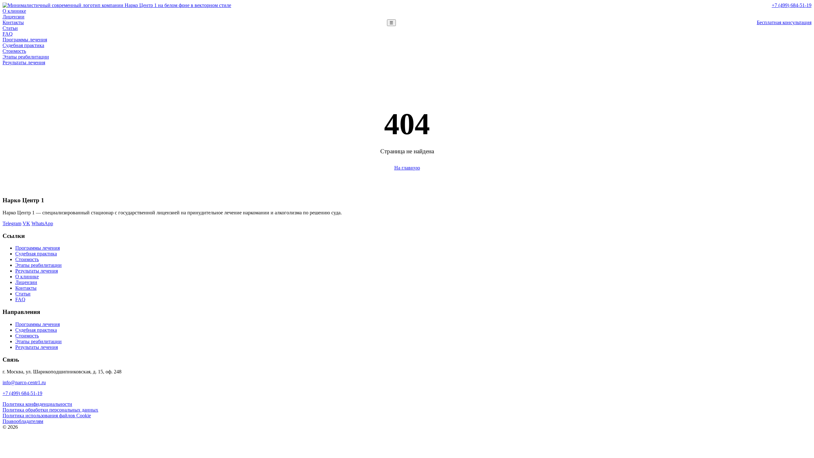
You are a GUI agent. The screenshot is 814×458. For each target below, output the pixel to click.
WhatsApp (42, 223)
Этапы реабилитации (26, 56)
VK (26, 223)
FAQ (8, 34)
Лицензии (13, 16)
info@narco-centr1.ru (24, 382)
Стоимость (14, 51)
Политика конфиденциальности (37, 404)
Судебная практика (23, 45)
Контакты (13, 22)
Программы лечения (25, 39)
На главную (407, 167)
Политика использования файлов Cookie (47, 415)
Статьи (10, 28)
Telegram (12, 223)
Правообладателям (23, 421)
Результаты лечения (24, 62)
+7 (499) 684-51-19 (791, 5)
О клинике (14, 11)
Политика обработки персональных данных (50, 410)
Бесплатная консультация (784, 22)
